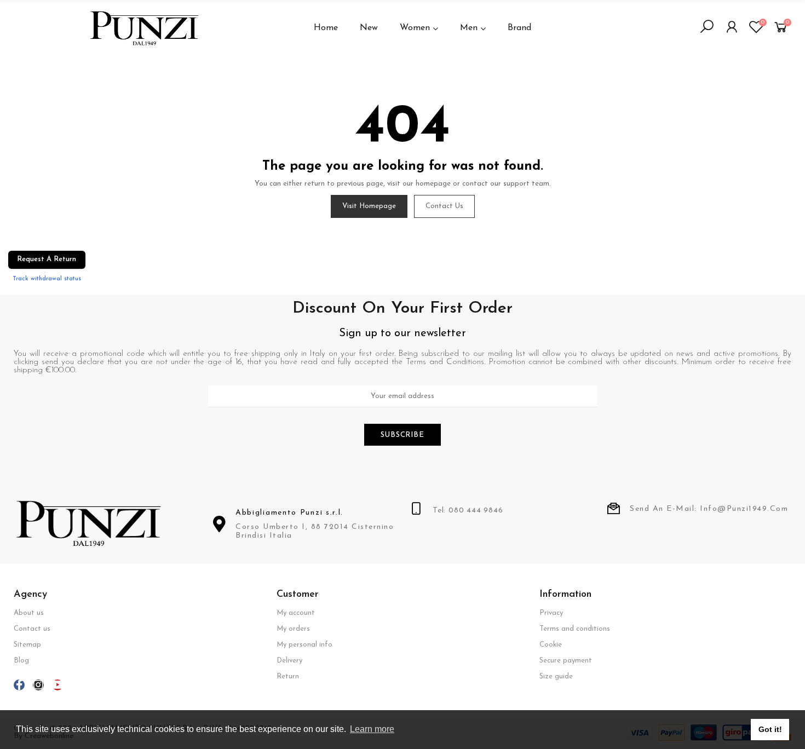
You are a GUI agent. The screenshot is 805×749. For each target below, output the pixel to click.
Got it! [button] (770, 729)
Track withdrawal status (47, 278)
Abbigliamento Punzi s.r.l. (289, 513)
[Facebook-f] (19, 684)
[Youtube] (57, 684)
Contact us (444, 206)
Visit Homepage (369, 206)
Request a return (46, 259)
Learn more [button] (372, 729)
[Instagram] (38, 684)
